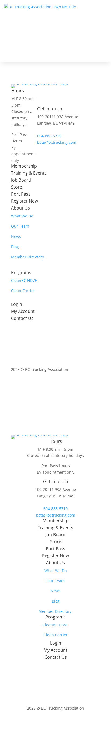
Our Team (20, 226)
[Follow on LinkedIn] (85, 385)
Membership (24, 166)
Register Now (24, 201)
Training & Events (29, 173)
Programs (21, 272)
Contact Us (22, 318)
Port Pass (20, 194)
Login (16, 304)
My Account (23, 311)
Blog (15, 246)
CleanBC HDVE (24, 280)
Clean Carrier (23, 290)
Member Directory (27, 256)
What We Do (22, 215)
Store (16, 187)
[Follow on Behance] (95, 385)
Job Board (21, 180)
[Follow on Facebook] (74, 385)
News (16, 236)
